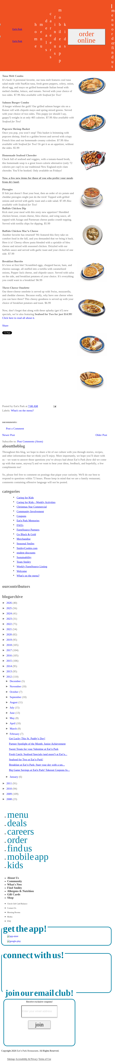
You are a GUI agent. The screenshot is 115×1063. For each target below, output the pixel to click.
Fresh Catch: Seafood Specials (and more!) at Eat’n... (38, 754)
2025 (9, 608)
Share (5, 325)
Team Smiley (24, 561)
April (13, 723)
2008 (9, 799)
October (14, 691)
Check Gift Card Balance (17, 904)
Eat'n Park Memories (28, 520)
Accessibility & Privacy (26, 1059)
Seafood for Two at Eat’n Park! (26, 759)
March (14, 728)
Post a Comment (15, 428)
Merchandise (24, 538)
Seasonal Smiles (25, 543)
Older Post (101, 434)
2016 (9, 655)
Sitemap (11, 1059)
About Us (13, 877)
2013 (9, 671)
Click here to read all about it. (18, 317)
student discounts (26, 552)
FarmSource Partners (28, 529)
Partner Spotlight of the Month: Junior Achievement (37, 743)
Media (9, 917)
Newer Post (8, 434)
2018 (9, 644)
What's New (14, 884)
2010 (9, 788)
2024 (9, 613)
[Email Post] (54, 406)
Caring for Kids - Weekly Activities (36, 502)
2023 (9, 618)
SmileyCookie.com (27, 548)
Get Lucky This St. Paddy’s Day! (27, 738)
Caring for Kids (25, 497)
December (16, 681)
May (12, 718)
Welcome (22, 571)
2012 (9, 676)
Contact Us (11, 908)
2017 (9, 650)
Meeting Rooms (13, 912)
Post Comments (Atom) (30, 441)
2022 (9, 623)
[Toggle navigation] (111, 6)
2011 (9, 783)
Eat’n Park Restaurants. (28, 1050)
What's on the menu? (22, 410)
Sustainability (24, 557)
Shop (10, 897)
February (15, 733)
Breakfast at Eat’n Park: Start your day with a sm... (37, 764)
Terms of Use (44, 1059)
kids (15, 865)
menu (113, 17)
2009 (9, 793)
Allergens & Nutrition (20, 891)
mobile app (28, 856)
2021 (9, 629)
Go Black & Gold (26, 534)
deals (46, 35)
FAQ (9, 921)
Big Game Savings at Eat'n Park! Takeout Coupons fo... (39, 770)
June (12, 712)
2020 (9, 634)
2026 (9, 602)
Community (14, 881)
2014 (9, 666)
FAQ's (20, 525)
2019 (9, 639)
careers (51, 35)
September (16, 697)
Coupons (21, 516)
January (14, 776)
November (16, 686)
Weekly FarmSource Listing (32, 566)
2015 (9, 660)
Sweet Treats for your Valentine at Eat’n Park (33, 748)
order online (86, 37)
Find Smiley (14, 887)
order (113, 36)
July (12, 707)
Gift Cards (13, 894)
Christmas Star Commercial (32, 506)
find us (112, 57)
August (14, 702)
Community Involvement (30, 511)
